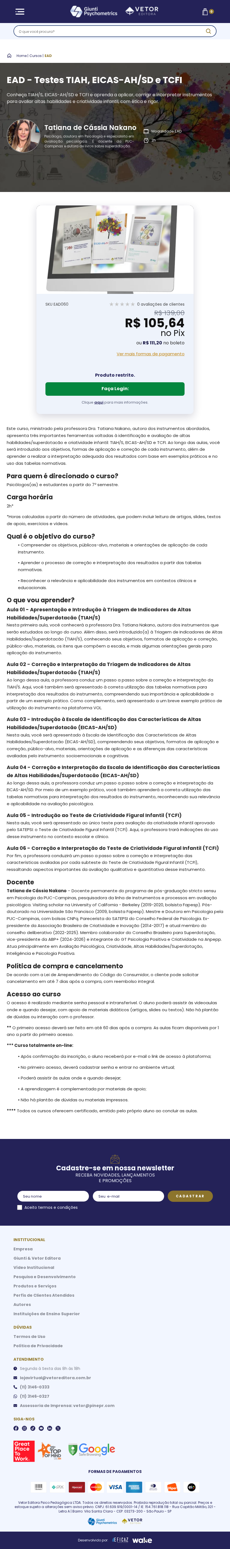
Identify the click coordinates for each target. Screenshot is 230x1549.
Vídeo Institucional (33, 1267)
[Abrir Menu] (19, 11)
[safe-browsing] (91, 1449)
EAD (48, 56)
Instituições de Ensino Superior (46, 1313)
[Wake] (142, 1540)
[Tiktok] (32, 1428)
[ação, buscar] (208, 31)
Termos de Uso (29, 1336)
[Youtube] (41, 1428)
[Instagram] (24, 1428)
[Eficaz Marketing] (120, 1540)
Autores (22, 1304)
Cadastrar (190, 1196)
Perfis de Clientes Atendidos (43, 1295)
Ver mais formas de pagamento (151, 353)
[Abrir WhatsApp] (216, 1534)
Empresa (23, 1248)
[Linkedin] (49, 1428)
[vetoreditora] (114, 12)
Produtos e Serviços (34, 1286)
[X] (58, 1428)
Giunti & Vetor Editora (37, 1258)
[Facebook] (16, 1428)
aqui (99, 402)
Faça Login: (115, 388)
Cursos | (36, 56)
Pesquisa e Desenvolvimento (44, 1276)
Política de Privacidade (38, 1345)
